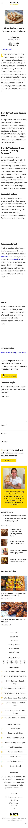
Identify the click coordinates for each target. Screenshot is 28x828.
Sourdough (15, 728)
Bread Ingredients (15, 752)
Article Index (14, 652)
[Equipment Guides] (2, 733)
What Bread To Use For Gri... (15, 688)
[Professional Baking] (2, 761)
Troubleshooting (15, 747)
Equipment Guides (15, 733)
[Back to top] (26, 824)
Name (4, 425)
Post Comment (8, 460)
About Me (14, 637)
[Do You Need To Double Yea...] (2, 704)
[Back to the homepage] (14, 3)
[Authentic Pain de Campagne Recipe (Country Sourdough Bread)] (4, 533)
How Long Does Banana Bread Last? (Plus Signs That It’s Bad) (13, 594)
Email (3, 433)
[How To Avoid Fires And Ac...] (2, 671)
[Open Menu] (2, 3)
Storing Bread (6, 49)
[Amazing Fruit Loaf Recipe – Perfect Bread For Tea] (4, 560)
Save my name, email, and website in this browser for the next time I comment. (12, 453)
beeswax (4, 257)
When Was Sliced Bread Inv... (15, 676)
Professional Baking (15, 761)
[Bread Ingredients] (2, 752)
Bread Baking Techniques (15, 742)
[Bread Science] (2, 757)
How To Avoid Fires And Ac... (15, 671)
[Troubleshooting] (2, 747)
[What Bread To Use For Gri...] (2, 688)
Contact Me (14, 648)
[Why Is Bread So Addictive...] (2, 693)
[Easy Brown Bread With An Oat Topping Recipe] (4, 551)
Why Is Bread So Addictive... (15, 693)
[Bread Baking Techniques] (2, 742)
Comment (5, 396)
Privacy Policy (14, 644)
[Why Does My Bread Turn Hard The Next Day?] (14, 609)
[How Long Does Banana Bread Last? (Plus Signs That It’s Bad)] (14, 583)
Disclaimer (14, 641)
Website (4, 442)
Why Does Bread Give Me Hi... (15, 698)
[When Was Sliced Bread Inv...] (2, 676)
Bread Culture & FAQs (15, 738)
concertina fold (14, 259)
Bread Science (15, 757)
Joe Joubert (17, 820)
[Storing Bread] (2, 766)
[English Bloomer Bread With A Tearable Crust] (4, 542)
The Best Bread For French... (15, 718)
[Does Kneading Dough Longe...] (2, 682)
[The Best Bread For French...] (2, 718)
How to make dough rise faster (13, 352)
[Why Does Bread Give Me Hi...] (2, 698)
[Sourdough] (2, 728)
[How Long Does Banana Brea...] (2, 712)
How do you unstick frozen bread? (15, 515)
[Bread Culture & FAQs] (2, 738)
